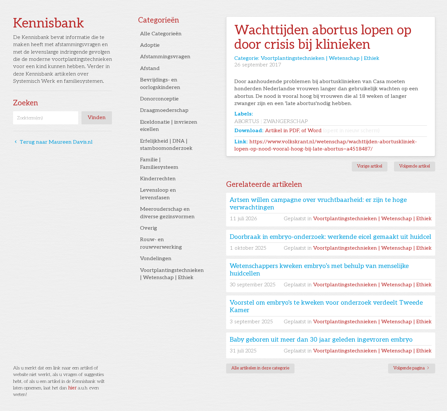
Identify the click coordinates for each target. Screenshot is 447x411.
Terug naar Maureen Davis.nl (53, 142)
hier (72, 388)
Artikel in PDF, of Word (322, 131)
